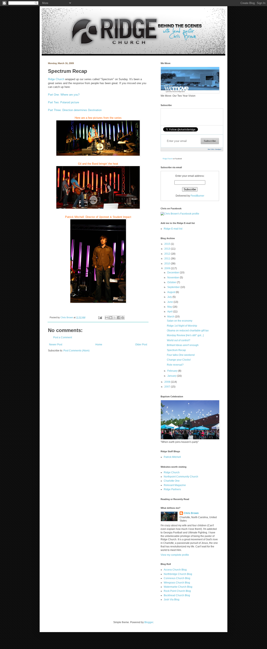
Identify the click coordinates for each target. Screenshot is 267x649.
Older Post (141, 344)
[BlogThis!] (111, 318)
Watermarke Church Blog (178, 586)
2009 (167, 268)
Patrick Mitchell (172, 457)
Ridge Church (56, 79)
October (172, 282)
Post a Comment (62, 337)
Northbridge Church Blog (178, 574)
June (170, 302)
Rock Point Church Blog (177, 591)
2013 (167, 248)
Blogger (148, 622)
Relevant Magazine (175, 485)
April (170, 311)
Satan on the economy (179, 320)
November (173, 277)
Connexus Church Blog (177, 578)
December (173, 272)
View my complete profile (175, 554)
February (172, 370)
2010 (167, 263)
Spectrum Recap (176, 350)
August (171, 292)
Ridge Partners (172, 489)
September (173, 287)
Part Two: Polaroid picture (63, 102)
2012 (167, 253)
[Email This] (107, 318)
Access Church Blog (175, 569)
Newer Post (55, 344)
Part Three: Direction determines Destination (75, 110)
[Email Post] (100, 317)
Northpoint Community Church (181, 476)
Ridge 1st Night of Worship (182, 325)
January (172, 375)
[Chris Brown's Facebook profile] (180, 213)
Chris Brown (67, 317)
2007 (167, 386)
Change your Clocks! (179, 359)
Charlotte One (172, 480)
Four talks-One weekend (181, 355)
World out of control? (178, 340)
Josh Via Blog (171, 599)
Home (98, 344)
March (171, 316)
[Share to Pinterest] (123, 318)
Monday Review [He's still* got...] (185, 335)
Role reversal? (175, 364)
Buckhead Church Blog (177, 595)
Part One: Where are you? (63, 94)
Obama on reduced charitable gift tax (188, 330)
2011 (167, 258)
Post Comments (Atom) (76, 350)
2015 (167, 243)
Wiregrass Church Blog (177, 582)
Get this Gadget (214, 149)
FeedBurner (197, 195)
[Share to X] (115, 318)
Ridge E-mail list (173, 228)
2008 (167, 381)
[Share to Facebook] (119, 318)
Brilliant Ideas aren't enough (183, 345)
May (170, 306)
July (170, 296)
